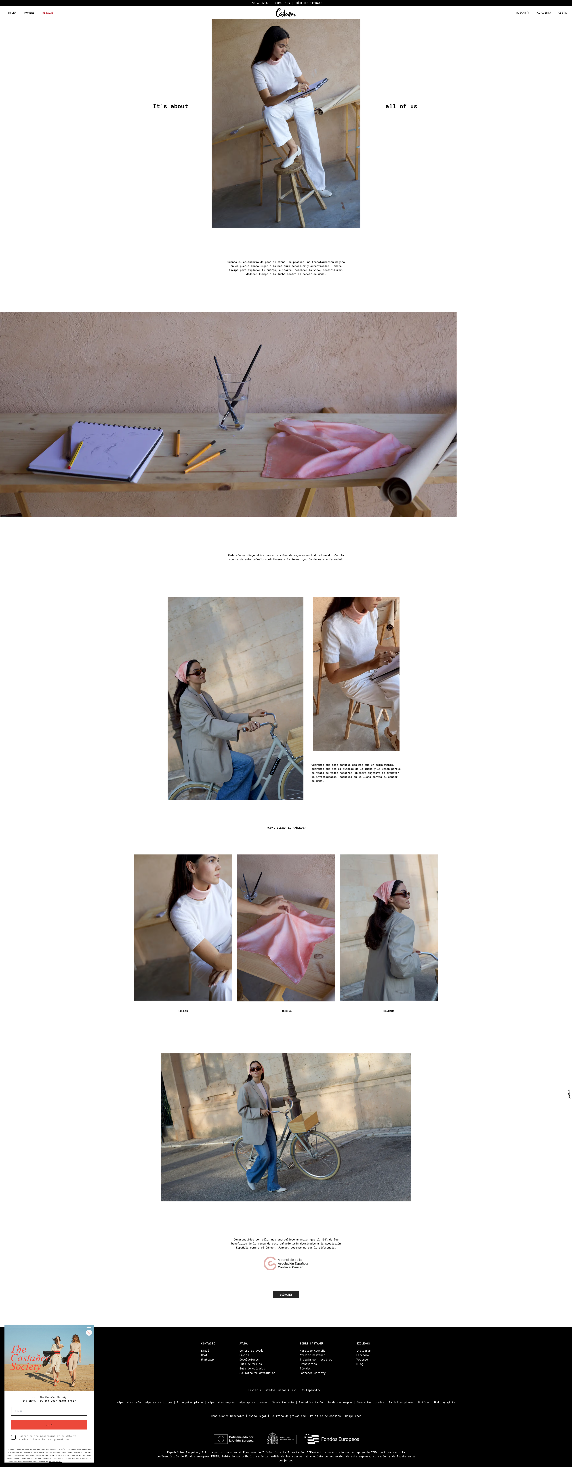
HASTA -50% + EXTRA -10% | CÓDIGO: (286, 3)
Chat (204, 1355)
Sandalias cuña (283, 1402)
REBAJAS (48, 12)
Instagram (363, 1350)
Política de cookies (325, 1416)
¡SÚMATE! (286, 1294)
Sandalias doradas (370, 1402)
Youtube (362, 1359)
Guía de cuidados (252, 1368)
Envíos (244, 1355)
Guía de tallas (251, 1364)
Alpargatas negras (221, 1402)
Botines (424, 1402)
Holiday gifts (444, 1402)
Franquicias (308, 1364)
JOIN (49, 1425)
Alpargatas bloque (158, 1402)
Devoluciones (249, 1359)
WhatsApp (207, 1359)
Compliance (353, 1416)
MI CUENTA (543, 12)
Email (205, 1350)
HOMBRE (29, 12)
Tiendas (305, 1368)
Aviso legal (257, 1416)
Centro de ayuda (251, 1350)
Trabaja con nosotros (316, 1359)
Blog (360, 1364)
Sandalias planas (401, 1402)
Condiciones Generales (227, 1416)
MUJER (12, 12)
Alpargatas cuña (129, 1402)
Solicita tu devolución (257, 1373)
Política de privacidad (288, 1416)
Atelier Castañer (312, 1355)
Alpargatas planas (190, 1402)
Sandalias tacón (311, 1402)
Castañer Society (313, 1373)
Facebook (362, 1355)
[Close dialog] (89, 1333)
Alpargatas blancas (253, 1402)
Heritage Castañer (313, 1350)
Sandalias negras (340, 1402)
